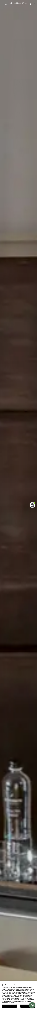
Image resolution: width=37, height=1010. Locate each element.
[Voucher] (30, 4)
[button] (32, 1005)
